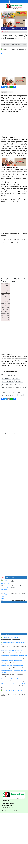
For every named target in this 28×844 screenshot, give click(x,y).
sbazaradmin (11, 436)
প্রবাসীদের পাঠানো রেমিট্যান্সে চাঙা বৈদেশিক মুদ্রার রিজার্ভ (11, 652)
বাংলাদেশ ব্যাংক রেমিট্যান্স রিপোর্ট (8, 381)
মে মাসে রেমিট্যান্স (5, 384)
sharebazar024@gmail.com (12, 810)
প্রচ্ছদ (3, 31)
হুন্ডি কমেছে (21, 395)
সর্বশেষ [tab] (3, 577)
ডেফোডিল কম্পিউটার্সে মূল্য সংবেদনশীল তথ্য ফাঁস (10, 639)
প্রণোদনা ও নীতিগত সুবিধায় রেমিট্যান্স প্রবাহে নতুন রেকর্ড (12, 668)
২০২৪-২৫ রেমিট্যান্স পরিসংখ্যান (10, 375)
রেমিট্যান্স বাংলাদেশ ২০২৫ (6, 392)
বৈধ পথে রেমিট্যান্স (19, 381)
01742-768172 (9, 809)
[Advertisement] (14, 65)
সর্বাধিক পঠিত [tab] (8, 577)
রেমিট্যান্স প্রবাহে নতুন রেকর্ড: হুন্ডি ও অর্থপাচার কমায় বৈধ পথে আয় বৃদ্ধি (14, 388)
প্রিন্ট (3, 46)
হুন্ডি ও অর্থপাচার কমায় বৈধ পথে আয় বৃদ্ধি (9, 395)
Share (2, 53)
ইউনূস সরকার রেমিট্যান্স (6, 378)
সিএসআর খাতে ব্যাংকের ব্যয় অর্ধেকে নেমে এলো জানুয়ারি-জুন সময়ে (13, 657)
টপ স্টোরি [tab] (13, 577)
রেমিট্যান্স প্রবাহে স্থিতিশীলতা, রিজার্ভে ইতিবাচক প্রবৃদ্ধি (11, 662)
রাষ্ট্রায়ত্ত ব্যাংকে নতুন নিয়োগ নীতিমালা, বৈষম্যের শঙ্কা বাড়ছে (13, 681)
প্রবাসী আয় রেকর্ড (16, 378)
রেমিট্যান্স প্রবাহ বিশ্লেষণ (15, 384)
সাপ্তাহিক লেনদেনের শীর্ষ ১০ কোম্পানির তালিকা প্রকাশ (13, 28)
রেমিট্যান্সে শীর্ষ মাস (16, 392)
